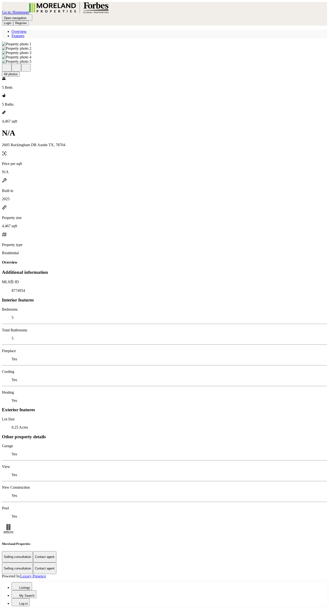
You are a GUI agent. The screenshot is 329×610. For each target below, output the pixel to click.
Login (7, 23)
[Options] (7, 68)
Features (18, 36)
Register (21, 23)
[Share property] (26, 68)
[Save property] (16, 68)
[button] (164, 44)
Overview (19, 31)
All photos (11, 74)
